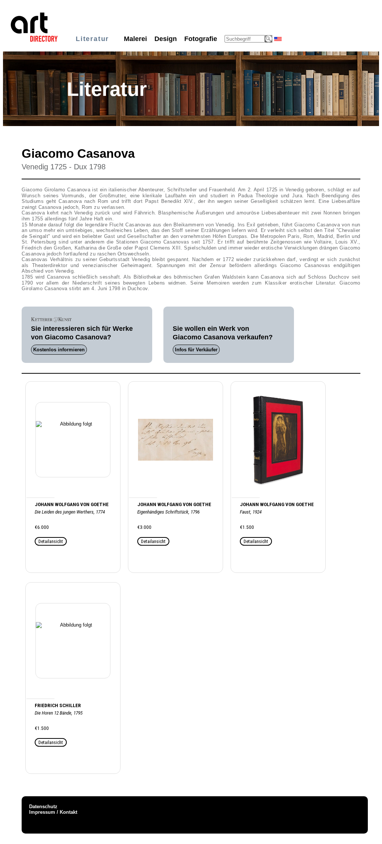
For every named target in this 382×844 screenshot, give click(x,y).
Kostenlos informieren (59, 349)
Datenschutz (43, 806)
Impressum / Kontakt (53, 812)
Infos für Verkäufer (196, 349)
